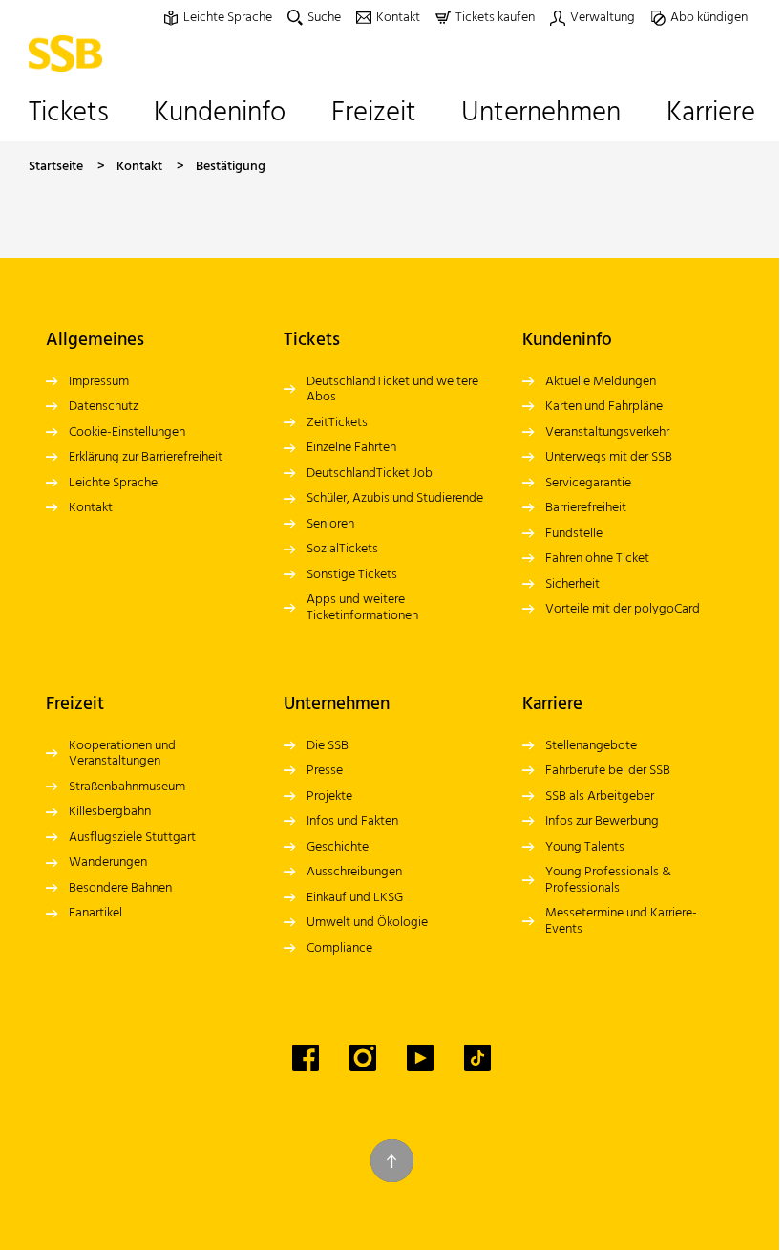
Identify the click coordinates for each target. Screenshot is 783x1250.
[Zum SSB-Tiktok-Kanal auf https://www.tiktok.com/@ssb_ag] (477, 1058)
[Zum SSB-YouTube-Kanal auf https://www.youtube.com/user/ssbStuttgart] (420, 1058)
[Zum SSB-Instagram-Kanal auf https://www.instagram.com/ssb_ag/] (362, 1058)
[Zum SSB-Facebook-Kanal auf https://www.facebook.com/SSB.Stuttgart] (305, 1058)
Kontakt (139, 167)
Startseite (56, 167)
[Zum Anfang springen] (391, 1160)
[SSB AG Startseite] (70, 53)
